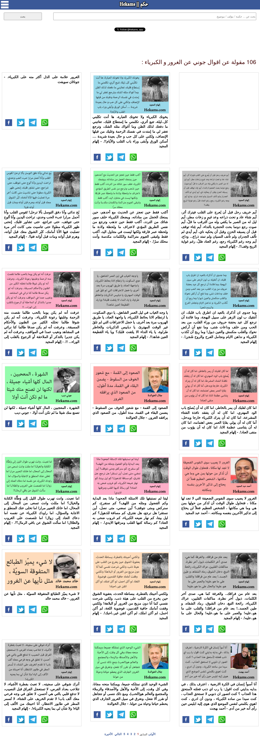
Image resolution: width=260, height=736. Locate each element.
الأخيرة (108, 734)
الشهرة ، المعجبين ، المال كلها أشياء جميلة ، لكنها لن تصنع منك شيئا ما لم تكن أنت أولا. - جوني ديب (41, 410)
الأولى (152, 734)
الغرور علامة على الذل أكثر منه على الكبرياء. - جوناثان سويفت (41, 79)
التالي (118, 734)
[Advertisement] (130, 41)
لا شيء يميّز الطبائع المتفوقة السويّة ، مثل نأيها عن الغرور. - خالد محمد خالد (41, 596)
